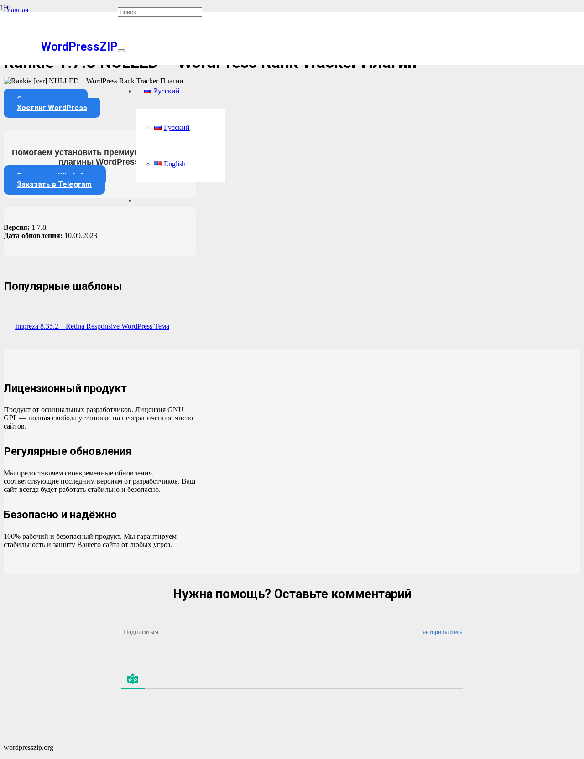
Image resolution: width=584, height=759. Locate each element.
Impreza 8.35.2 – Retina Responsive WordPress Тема (92, 326)
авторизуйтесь (442, 632)
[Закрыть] (121, 50)
